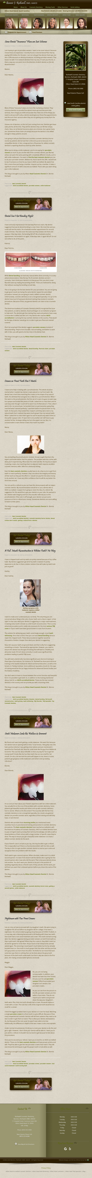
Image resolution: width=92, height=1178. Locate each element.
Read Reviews (37, 32)
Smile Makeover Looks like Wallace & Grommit (25, 734)
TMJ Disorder (38, 701)
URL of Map (24, 1125)
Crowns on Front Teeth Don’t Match (20, 381)
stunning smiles (29, 822)
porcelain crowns (34, 1063)
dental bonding (14, 276)
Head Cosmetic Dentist (38, 174)
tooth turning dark (21, 1066)
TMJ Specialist (47, 701)
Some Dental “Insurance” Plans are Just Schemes (26, 42)
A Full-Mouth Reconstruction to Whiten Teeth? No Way (30, 551)
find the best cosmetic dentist (39, 157)
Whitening (25, 15)
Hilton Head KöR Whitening (40, 1171)
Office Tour (66, 15)
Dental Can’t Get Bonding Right (19, 216)
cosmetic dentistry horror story (38, 886)
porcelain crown (16, 1014)
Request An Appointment (17, 32)
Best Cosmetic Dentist (19, 183)
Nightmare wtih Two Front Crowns (20, 919)
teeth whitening (28, 701)
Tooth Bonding (39, 15)
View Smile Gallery (75, 110)
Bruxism (31, 699)
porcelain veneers (34, 185)
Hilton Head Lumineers (57, 1171)
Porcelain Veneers (11, 15)
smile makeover (45, 185)
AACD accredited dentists (21, 518)
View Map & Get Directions (26, 1144)
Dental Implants (52, 15)
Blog (84, 1171)
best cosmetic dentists (19, 471)
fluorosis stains (43, 348)
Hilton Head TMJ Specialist (73, 1171)
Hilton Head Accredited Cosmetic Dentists (18, 1171)
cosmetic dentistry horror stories (39, 518)
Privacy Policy (46, 1168)
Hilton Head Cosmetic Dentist (35, 337)
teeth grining (19, 701)
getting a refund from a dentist (27, 520)
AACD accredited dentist (20, 185)
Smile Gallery (80, 15)
